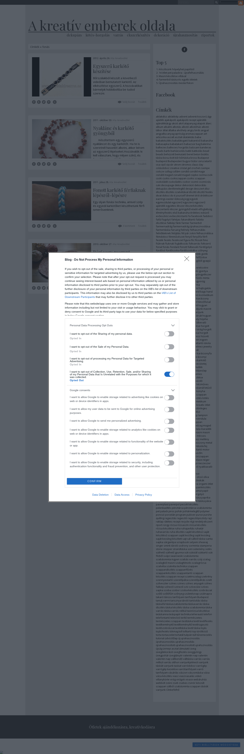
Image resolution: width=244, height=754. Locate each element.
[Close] (188, 260)
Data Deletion (100, 494)
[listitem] (122, 325)
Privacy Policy (143, 494)
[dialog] (122, 377)
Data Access (122, 494)
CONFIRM (94, 481)
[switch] (169, 333)
